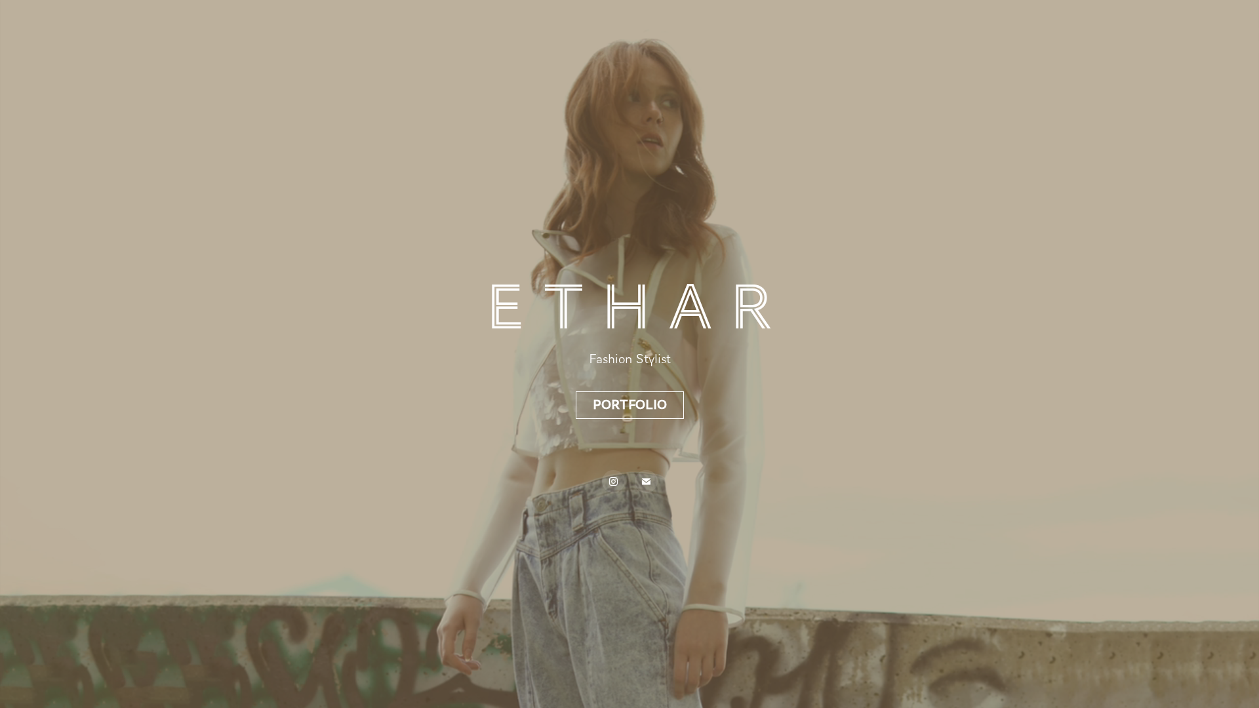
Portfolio (630, 404)
